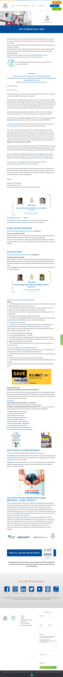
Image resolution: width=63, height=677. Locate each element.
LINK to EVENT (48, 114)
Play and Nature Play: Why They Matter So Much (19, 254)
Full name (42, 615)
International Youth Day (14, 413)
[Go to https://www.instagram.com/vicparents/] (15, 589)
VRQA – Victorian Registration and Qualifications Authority (22, 347)
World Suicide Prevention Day (15, 427)
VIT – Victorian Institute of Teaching (16, 322)
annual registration (34, 326)
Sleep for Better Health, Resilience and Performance (20, 231)
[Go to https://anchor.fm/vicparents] (47, 589)
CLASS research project (15, 126)
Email (40, 625)
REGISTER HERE (45, 120)
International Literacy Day (14, 425)
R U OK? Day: (11, 401)
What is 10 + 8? (42, 654)
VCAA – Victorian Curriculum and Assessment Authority (21, 300)
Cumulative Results (35, 525)
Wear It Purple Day (12, 415)
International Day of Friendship (16, 411)
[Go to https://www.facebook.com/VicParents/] (7, 589)
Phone (50, 625)
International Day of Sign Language (17, 429)
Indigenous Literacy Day (14, 417)
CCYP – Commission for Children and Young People (19, 333)
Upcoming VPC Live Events (13, 217)
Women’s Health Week (13, 423)
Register (9, 405)
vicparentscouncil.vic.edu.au (14, 185)
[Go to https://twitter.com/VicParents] (31, 589)
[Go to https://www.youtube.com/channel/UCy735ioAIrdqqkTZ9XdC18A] (39, 589)
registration (27, 220)
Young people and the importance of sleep (41, 156)
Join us (8, 267)
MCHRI (32, 148)
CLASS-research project (15, 130)
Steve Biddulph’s (11, 455)
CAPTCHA (41, 663)
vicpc (9, 164)
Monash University (13, 509)
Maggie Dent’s (10, 462)
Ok (31, 675)
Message (41, 634)
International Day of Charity (15, 421)
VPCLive (26, 217)
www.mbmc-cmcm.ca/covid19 (22, 515)
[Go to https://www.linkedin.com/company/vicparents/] (23, 589)
